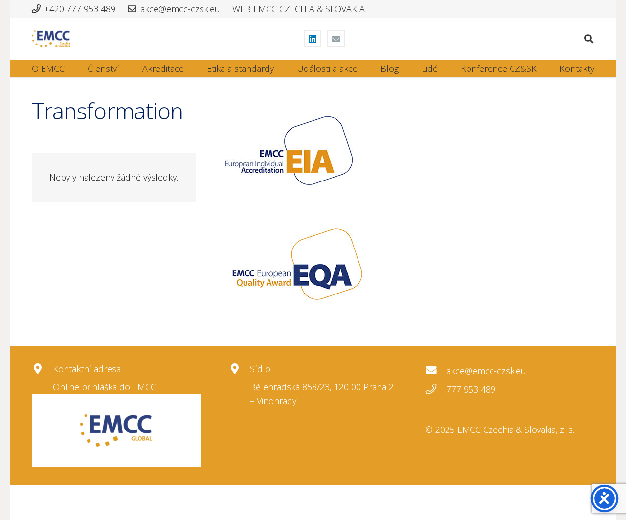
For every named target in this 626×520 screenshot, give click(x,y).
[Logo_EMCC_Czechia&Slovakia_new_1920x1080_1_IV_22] (51, 38)
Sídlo (260, 369)
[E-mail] (336, 38)
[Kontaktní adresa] (42, 369)
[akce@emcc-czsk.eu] (436, 370)
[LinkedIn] (312, 38)
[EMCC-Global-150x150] (116, 430)
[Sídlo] (239, 369)
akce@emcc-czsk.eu (486, 371)
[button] (589, 38)
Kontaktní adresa (87, 369)
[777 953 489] (436, 389)
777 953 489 (471, 389)
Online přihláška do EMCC (104, 387)
